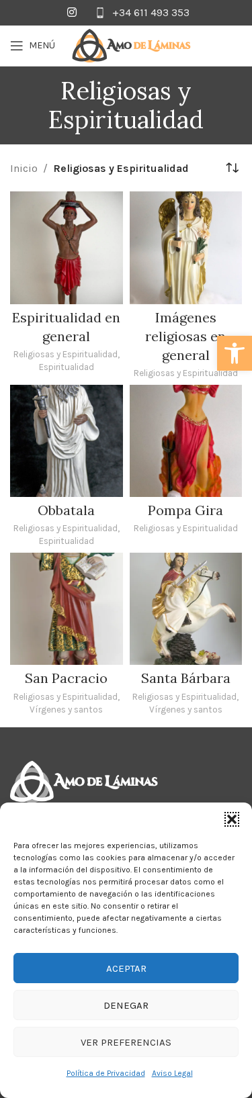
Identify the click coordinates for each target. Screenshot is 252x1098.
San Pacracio (66, 678)
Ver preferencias (126, 1042)
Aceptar (126, 968)
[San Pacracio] (66, 609)
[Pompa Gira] (186, 441)
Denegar (126, 1005)
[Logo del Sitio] (132, 44)
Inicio (24, 168)
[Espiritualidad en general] (66, 247)
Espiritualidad (66, 366)
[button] (234, 353)
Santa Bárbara (185, 678)
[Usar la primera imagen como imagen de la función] (84, 781)
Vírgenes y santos (66, 709)
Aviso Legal (172, 1073)
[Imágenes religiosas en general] (186, 247)
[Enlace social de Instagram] (71, 12)
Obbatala (66, 510)
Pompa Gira (185, 510)
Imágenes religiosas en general (185, 336)
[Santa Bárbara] (186, 609)
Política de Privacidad (106, 1073)
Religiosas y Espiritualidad (65, 354)
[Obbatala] (66, 441)
